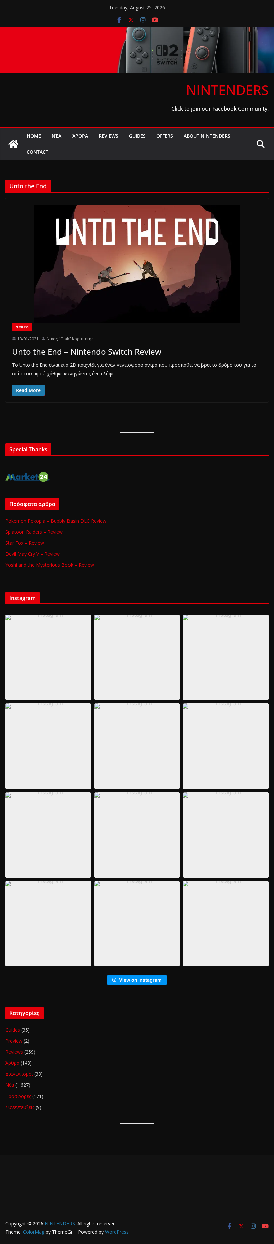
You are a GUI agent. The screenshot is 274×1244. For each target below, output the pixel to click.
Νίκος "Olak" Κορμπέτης (70, 339)
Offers (164, 136)
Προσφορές (18, 1096)
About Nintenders (207, 136)
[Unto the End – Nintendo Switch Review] (137, 264)
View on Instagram (140, 980)
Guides (137, 136)
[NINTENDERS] (137, 31)
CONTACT (37, 152)
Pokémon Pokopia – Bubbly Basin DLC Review (55, 521)
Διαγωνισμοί (19, 1074)
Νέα (56, 136)
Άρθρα (80, 136)
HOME (34, 136)
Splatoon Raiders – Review (34, 532)
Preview (13, 1041)
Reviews (108, 136)
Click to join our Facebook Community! (220, 108)
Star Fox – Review (24, 543)
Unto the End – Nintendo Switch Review (86, 351)
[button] (48, 657)
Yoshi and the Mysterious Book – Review (49, 565)
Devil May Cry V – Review (32, 554)
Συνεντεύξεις (19, 1107)
